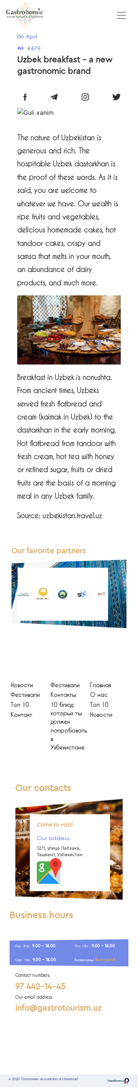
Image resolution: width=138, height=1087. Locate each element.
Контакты (63, 694)
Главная (100, 685)
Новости (22, 685)
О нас (99, 694)
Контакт (21, 714)
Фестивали (25, 694)
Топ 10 (20, 704)
